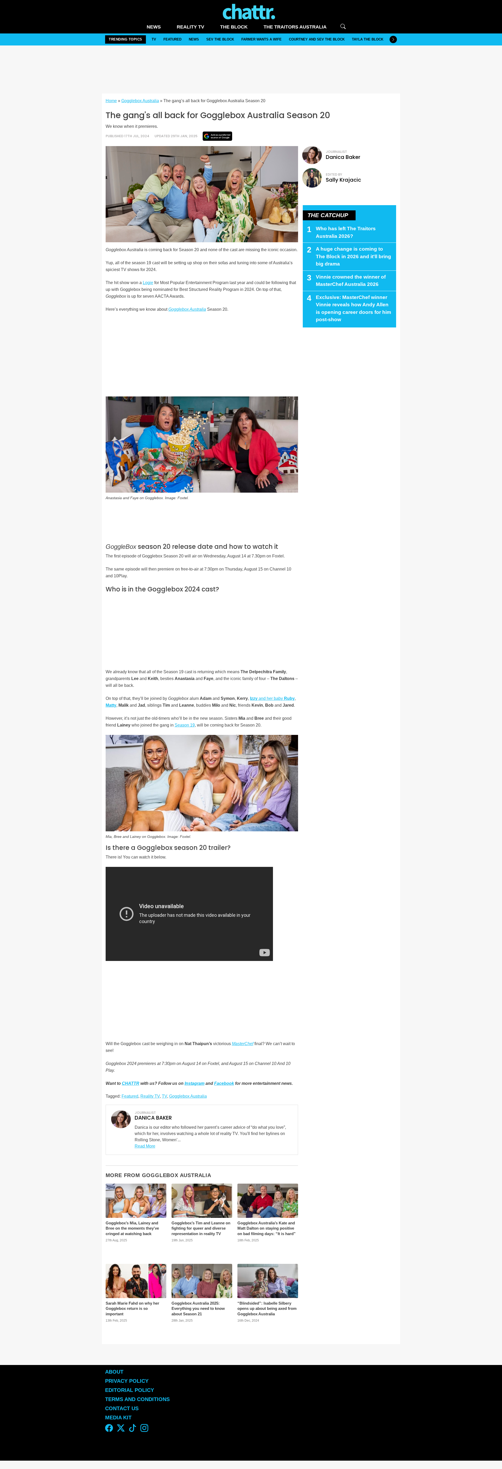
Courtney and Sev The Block (317, 39)
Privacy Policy (127, 1381)
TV (154, 39)
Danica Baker (343, 157)
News (154, 27)
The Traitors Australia (295, 27)
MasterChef (242, 1043)
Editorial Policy (130, 1390)
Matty (111, 705)
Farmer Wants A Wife (261, 39)
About (114, 1372)
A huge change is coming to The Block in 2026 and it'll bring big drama (353, 256)
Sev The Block (220, 39)
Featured (172, 39)
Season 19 (185, 725)
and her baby (272, 698)
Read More (145, 1146)
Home (111, 101)
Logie (148, 282)
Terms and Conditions (137, 1399)
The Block (234, 27)
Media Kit (118, 1417)
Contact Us (122, 1408)
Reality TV (190, 27)
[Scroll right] (393, 39)
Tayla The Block (367, 39)
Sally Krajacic (343, 179)
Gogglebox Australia (140, 101)
